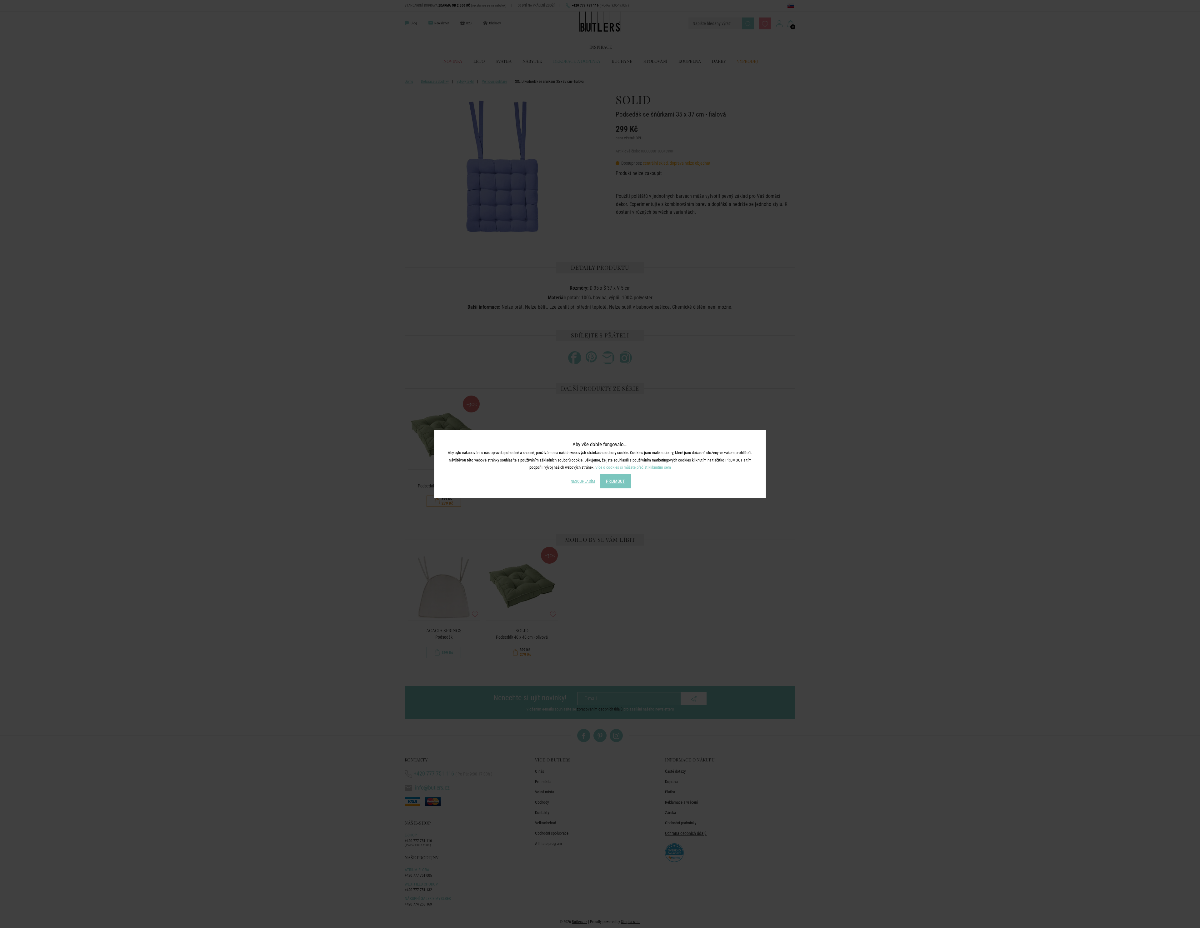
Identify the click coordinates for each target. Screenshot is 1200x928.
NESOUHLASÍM (583, 481)
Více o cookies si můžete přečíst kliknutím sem (633, 467)
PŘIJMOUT (615, 481)
